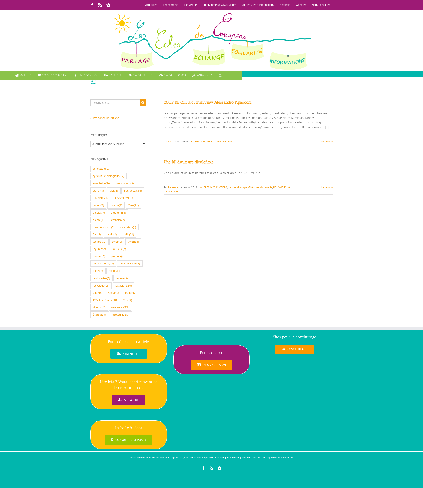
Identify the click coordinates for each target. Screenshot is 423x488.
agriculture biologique (108, 176)
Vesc (127, 300)
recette (122, 278)
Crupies (99, 212)
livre (117, 241)
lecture (99, 241)
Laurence (173, 187)
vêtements (120, 307)
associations (125, 183)
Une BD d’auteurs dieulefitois (189, 162)
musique (119, 249)
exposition (128, 227)
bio (113, 190)
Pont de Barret (130, 263)
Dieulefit (118, 212)
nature (99, 256)
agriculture (102, 168)
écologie (100, 314)
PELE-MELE (279, 187)
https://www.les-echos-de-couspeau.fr (151, 457)
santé (97, 292)
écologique (120, 314)
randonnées (101, 278)
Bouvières (101, 197)
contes (98, 205)
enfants (118, 220)
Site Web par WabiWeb (227, 457)
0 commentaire (223, 141)
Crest (133, 205)
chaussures (124, 197)
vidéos (99, 307)
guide (112, 234)
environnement (104, 227)
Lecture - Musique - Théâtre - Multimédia (250, 187)
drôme (99, 220)
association (102, 183)
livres (133, 241)
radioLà (115, 270)
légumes (100, 249)
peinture (117, 256)
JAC (170, 141)
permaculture (103, 263)
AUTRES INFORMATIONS (213, 187)
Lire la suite (326, 141)
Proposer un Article (106, 118)
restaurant (123, 285)
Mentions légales (251, 457)
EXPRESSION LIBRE (201, 141)
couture (116, 205)
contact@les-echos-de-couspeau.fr (193, 457)
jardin (128, 234)
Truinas (130, 292)
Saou (113, 292)
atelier (98, 190)
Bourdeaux (133, 190)
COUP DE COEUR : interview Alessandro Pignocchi (208, 102)
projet (98, 270)
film (97, 234)
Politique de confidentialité (278, 457)
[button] (220, 75)
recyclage (101, 285)
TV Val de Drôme (105, 300)
